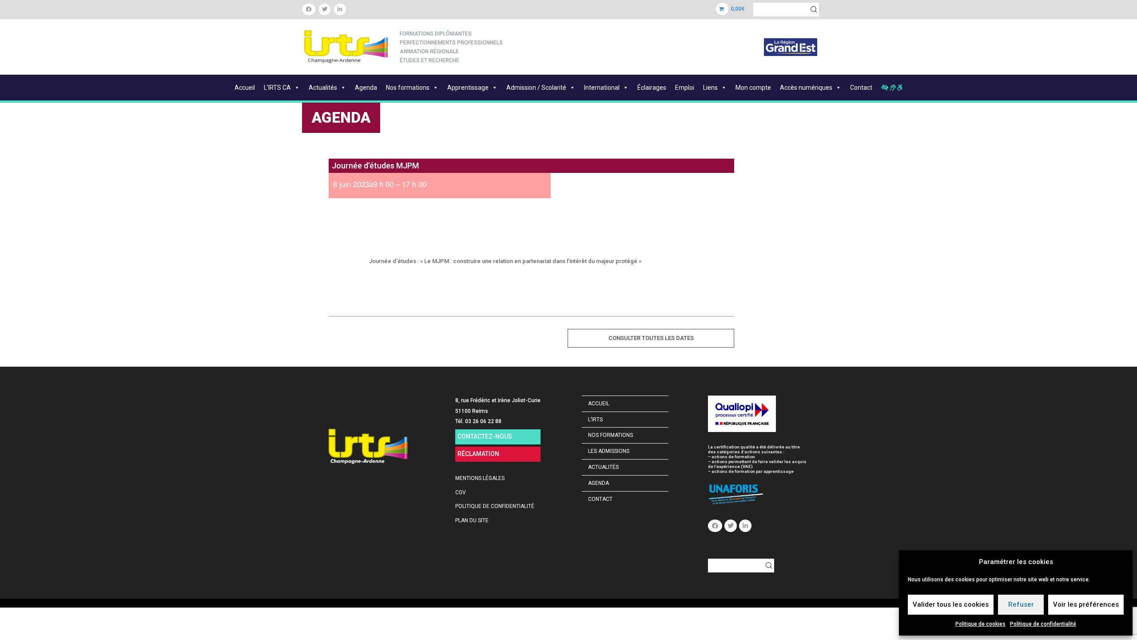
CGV (460, 492)
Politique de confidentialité (1043, 624)
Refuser (1021, 604)
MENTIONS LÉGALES (480, 478)
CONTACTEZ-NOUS (484, 436)
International (602, 87)
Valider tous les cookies (951, 604)
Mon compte (753, 87)
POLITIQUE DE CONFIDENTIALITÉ (494, 506)
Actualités (323, 87)
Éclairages (651, 87)
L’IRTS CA (277, 87)
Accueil (245, 87)
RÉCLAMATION (478, 453)
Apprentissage (468, 87)
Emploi (684, 87)
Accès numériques (806, 87)
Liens (710, 87)
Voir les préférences (1086, 604)
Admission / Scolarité (536, 87)
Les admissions (608, 451)
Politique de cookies (980, 624)
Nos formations (407, 87)
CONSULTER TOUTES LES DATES (651, 338)
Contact (861, 87)
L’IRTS (595, 419)
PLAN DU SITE (472, 520)
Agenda (366, 87)
